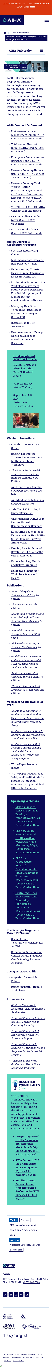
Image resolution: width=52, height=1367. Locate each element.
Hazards (14, 1240)
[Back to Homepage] (12, 20)
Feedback (40, 1358)
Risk (12, 1234)
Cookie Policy (18, 1361)
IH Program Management (23, 1225)
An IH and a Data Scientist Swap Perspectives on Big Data (26, 490)
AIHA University (21, 32)
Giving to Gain (19, 939)
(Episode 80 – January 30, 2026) (27, 1167)
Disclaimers (16, 1358)
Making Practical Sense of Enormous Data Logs (26, 810)
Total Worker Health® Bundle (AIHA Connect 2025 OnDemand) (27, 148)
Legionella (27, 617)
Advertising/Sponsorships (25, 1354)
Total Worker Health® (27, 718)
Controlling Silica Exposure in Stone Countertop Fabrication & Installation (26, 900)
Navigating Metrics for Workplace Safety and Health (25, 574)
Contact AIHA (28, 1358)
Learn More (29, 6)
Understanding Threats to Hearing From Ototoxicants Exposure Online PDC (27, 273)
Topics (13, 1220)
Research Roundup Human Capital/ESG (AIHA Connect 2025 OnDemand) (27, 174)
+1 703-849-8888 (31, 1282)
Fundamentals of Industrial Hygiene (25, 357)
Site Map (7, 1361)
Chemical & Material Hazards (25, 1244)
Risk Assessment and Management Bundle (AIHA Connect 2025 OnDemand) (27, 135)
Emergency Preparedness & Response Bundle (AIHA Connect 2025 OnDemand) (27, 161)
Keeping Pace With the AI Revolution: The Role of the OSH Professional (27, 552)
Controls (25, 1220)
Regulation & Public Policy (23, 1230)
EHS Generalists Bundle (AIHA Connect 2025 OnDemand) (25, 220)
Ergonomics (16, 1249)
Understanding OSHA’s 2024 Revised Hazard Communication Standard (27, 522)
